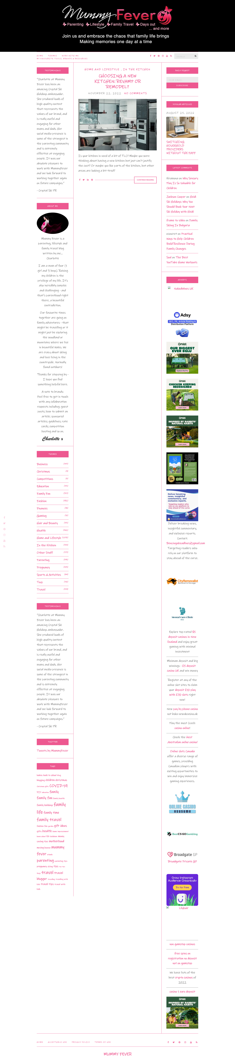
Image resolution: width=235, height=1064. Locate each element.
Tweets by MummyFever (52, 751)
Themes (52, 56)
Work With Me (70, 56)
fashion (40, 826)
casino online (182, 728)
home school (41, 836)
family (54, 792)
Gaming (42, 516)
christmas (61, 780)
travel (47, 872)
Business (42, 464)
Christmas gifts (43, 786)
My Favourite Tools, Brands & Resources (62, 59)
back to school (49, 775)
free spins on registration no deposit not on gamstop (182, 958)
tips (56, 866)
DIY (39, 792)
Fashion (42, 501)
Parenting (43, 560)
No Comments (135, 93)
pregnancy (42, 866)
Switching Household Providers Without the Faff (181, 147)
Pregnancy (43, 567)
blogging (41, 780)
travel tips (47, 884)
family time (51, 813)
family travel (49, 819)
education (45, 792)
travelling (51, 879)
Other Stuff (45, 553)
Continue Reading (145, 180)
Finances (42, 508)
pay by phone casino (185, 709)
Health (41, 530)
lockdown (53, 836)
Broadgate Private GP (182, 861)
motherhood (56, 841)
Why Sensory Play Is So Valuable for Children (182, 183)
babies (40, 775)
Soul (168, 257)
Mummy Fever (118, 1054)
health (47, 831)
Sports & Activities (49, 575)
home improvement (61, 831)
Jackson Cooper (176, 197)
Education (43, 486)
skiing (50, 866)
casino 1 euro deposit (182, 991)
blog (59, 775)
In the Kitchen (136, 69)
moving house (44, 847)
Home (40, 56)
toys (39, 873)
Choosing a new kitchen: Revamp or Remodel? (117, 81)
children (50, 780)
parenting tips (61, 861)
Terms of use (103, 1042)
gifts (39, 831)
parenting (45, 860)
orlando (50, 854)
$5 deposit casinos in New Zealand (181, 637)
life (47, 836)
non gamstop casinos (182, 944)
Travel (41, 589)
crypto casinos (184, 977)
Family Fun (43, 494)
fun (45, 826)
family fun (44, 798)
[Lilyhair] (182, 921)
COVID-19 (58, 785)
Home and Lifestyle (102, 69)
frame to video (175, 220)
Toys (40, 582)
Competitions (45, 479)
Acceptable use (57, 1042)
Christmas (43, 471)
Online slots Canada (182, 751)
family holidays (45, 805)
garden (50, 826)
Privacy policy (81, 1042)
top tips (62, 867)
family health (59, 798)
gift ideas (60, 826)
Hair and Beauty (47, 523)
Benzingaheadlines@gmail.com (185, 543)
